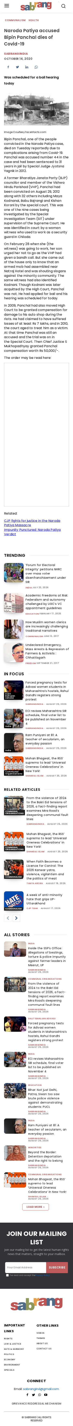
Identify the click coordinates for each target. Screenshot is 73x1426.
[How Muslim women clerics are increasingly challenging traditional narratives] (14, 629)
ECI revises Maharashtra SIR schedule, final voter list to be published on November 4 (46, 717)
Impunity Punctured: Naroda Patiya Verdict (32, 532)
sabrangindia (34, 704)
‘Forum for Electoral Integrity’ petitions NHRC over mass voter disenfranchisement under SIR (46, 573)
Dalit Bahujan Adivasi (10, 695)
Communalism (15, 20)
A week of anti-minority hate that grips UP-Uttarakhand (44, 899)
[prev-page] (7, 918)
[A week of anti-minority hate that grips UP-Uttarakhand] (14, 901)
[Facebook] (8, 67)
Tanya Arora (35, 883)
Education (32, 614)
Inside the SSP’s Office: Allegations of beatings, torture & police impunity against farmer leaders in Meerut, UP (47, 956)
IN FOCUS (14, 674)
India (29, 588)
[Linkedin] (27, 67)
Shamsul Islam (35, 775)
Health (34, 20)
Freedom (31, 663)
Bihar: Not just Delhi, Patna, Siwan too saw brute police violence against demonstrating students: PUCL (45, 1098)
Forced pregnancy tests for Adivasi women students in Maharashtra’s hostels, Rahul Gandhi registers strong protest (47, 691)
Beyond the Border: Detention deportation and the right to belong (45, 1156)
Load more (34, 1207)
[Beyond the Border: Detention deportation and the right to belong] (15, 1153)
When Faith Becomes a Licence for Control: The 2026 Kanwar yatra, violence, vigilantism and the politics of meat (45, 870)
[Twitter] (17, 67)
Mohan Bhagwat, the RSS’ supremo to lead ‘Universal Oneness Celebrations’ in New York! (46, 764)
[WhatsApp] (36, 67)
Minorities (35, 1147)
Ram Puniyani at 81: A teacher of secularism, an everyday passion (45, 739)
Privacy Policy (42, 1275)
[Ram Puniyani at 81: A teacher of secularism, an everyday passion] (14, 742)
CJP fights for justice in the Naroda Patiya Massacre (32, 523)
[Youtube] (46, 1395)
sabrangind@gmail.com (41, 1389)
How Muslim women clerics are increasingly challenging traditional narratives (47, 626)
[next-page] (16, 918)
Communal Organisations (14, 772)
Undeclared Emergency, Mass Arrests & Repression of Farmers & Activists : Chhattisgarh (47, 651)
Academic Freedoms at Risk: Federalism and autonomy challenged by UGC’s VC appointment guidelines (47, 601)
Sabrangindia (16, 54)
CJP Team (32, 908)
